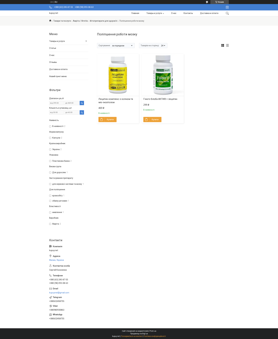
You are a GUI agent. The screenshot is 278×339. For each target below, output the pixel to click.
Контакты (188, 13)
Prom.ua (153, 331)
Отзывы (53, 62)
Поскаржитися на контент (131, 336)
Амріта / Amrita (80, 21)
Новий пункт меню (58, 76)
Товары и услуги (154, 13)
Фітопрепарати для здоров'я (103, 21)
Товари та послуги (62, 21)
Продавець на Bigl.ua (139, 334)
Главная (135, 13)
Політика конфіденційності (155, 336)
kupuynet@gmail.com (59, 292)
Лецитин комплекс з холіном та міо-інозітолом (115, 101)
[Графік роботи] (227, 7)
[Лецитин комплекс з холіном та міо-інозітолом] (118, 75)
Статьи (52, 48)
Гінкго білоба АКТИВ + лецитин (160, 99)
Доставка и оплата (209, 13)
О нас (173, 13)
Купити (110, 119)
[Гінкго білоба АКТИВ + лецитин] (163, 75)
